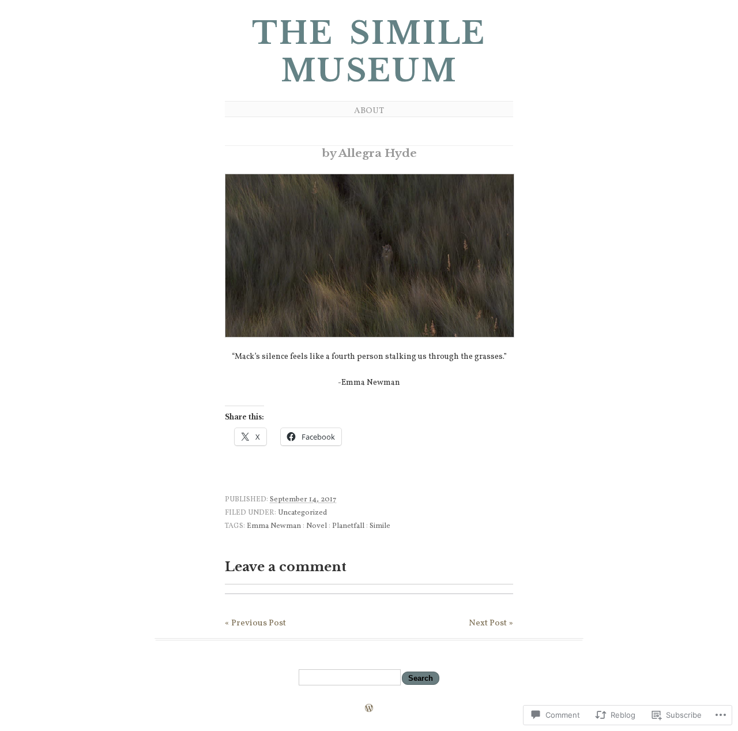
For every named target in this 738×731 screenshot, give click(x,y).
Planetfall (348, 526)
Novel (316, 526)
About (369, 111)
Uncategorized (302, 513)
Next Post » (491, 623)
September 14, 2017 (303, 499)
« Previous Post (255, 623)
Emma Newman (274, 526)
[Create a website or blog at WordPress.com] (369, 710)
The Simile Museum (369, 51)
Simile (380, 526)
